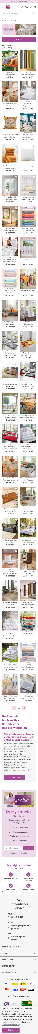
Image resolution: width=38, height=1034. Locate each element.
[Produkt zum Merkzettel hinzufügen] (16, 52)
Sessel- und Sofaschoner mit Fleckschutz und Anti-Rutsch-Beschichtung (27, 510)
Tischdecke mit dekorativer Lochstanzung (28, 323)
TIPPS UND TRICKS (9, 972)
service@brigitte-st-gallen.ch (20, 927)
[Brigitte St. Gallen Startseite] (8, 7)
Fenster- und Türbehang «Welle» (10, 229)
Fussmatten (19, 781)
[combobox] (19, 13)
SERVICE (5, 953)
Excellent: (24, 1002)
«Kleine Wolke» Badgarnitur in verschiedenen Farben (28, 136)
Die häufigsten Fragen (18, 938)
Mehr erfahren (14, 777)
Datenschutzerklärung (11, 1025)
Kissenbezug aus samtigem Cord (10, 323)
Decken (7, 781)
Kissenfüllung (28, 166)
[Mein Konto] (22, 7)
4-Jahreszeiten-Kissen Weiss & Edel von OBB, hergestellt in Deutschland (28, 697)
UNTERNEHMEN (8, 966)
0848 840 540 (17, 917)
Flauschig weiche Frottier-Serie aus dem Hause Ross (28, 635)
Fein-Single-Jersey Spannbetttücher (28, 229)
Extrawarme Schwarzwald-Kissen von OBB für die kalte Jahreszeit (10, 635)
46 (24, 708)
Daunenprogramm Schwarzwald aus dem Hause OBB (10, 666)
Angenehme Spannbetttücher (28, 666)
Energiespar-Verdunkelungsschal (28, 603)
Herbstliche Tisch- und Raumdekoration (27, 416)
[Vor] (29, 708)
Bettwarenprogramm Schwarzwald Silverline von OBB (27, 447)
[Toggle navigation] (3, 7)
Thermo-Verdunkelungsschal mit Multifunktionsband (28, 73)
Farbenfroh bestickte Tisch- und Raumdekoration (10, 104)
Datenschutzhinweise (19, 853)
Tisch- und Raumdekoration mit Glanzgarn (10, 479)
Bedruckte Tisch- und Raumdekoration (10, 136)
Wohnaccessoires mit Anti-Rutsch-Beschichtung (10, 385)
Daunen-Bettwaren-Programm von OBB (10, 260)
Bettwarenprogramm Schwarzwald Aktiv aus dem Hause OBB (27, 541)
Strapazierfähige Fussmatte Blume (10, 510)
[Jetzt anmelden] (28, 848)
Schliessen (11, 1030)
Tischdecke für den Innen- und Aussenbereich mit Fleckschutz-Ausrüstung (28, 292)
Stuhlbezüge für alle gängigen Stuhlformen (28, 572)
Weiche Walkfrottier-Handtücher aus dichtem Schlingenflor (10, 167)
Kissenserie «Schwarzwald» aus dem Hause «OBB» (10, 572)
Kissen (28, 778)
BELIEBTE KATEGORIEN (11, 947)
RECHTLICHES (7, 959)
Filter (20, 39)
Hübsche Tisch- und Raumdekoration (10, 697)
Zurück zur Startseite (12, 20)
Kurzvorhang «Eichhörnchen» (10, 416)
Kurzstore (27, 259)
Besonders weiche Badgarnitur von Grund (27, 385)
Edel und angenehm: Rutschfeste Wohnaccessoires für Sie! (10, 541)
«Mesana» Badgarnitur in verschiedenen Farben (28, 104)
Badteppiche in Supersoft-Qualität (10, 354)
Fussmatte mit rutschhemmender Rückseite (28, 354)
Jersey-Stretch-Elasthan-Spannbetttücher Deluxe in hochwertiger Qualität (10, 292)
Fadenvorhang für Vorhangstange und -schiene (10, 198)
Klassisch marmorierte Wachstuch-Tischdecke (10, 73)
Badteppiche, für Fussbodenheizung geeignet (10, 447)
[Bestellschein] (31, 7)
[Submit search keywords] (33, 13)
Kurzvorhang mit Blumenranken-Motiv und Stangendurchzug (27, 198)
